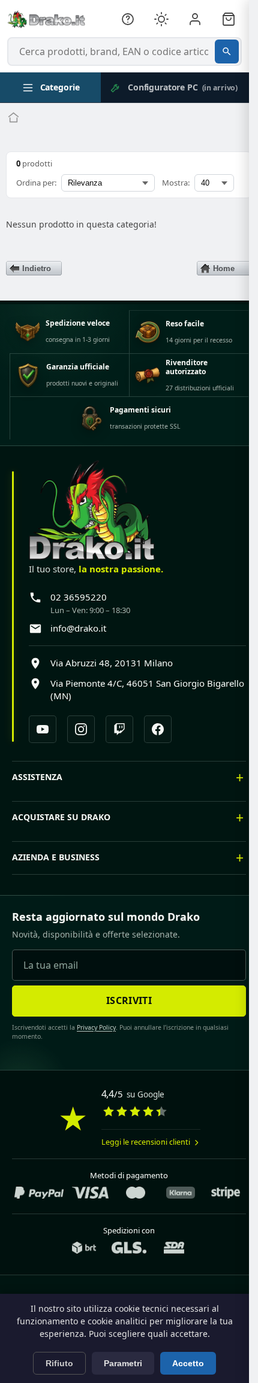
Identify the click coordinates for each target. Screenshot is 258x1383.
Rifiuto (59, 1363)
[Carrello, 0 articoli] (228, 19)
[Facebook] (158, 729)
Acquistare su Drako (61, 841)
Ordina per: (36, 182)
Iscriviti (125, 1025)
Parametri (123, 1363)
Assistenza (37, 801)
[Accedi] (195, 19)
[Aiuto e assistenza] (128, 19)
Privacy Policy (92, 1052)
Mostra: (176, 182)
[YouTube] (42, 729)
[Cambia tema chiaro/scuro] (161, 19)
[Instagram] (81, 729)
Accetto (188, 1363)
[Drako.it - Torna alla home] (46, 19)
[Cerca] (227, 51)
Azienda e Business (56, 881)
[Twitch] (119, 729)
